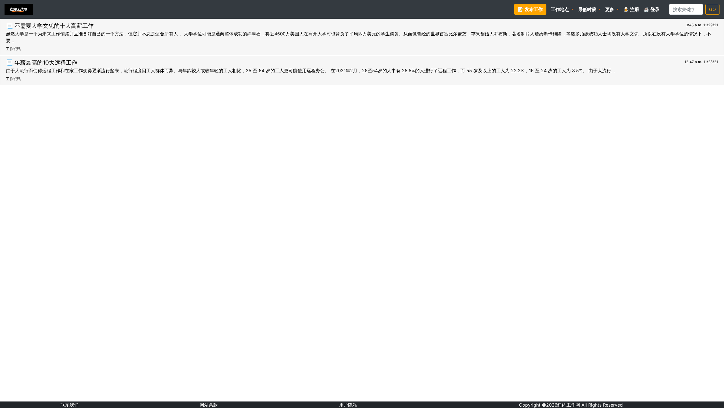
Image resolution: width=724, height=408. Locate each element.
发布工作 (530, 9)
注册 (631, 9)
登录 (652, 9)
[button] (562, 9)
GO (712, 9)
